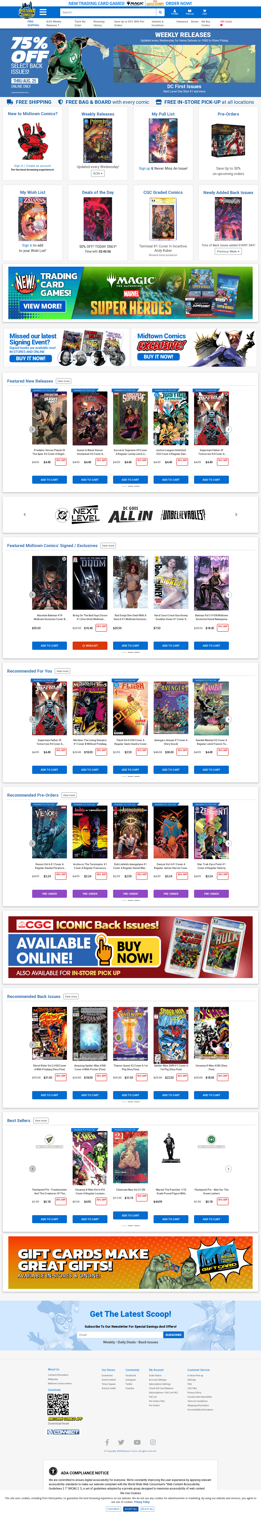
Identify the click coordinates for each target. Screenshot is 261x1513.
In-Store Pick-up (195, 1375)
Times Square (109, 1384)
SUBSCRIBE (173, 1335)
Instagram (131, 1379)
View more (64, 381)
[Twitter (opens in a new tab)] (121, 1444)
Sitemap (191, 1379)
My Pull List (163, 114)
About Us (53, 1369)
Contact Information (58, 1375)
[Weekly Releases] (98, 140)
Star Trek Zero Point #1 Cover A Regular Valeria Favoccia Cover (211, 866)
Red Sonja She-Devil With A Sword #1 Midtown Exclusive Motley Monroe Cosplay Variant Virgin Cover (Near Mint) (130, 617)
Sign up (144, 168)
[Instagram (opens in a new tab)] (153, 1444)
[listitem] (168, 79)
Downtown (107, 1375)
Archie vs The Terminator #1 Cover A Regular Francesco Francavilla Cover (90, 866)
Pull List (153, 1397)
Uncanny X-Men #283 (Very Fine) (211, 1067)
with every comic (107, 102)
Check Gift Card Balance (161, 1388)
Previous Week (227, 251)
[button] (43, 12)
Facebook (131, 1375)
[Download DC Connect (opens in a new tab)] (70, 1432)
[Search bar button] (160, 12)
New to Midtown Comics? (33, 113)
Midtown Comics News (60, 1383)
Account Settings (158, 1379)
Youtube (130, 1388)
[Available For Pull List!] (49, 419)
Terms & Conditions (197, 1401)
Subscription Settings (160, 1384)
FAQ (189, 1384)
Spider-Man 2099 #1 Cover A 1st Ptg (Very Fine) (171, 1067)
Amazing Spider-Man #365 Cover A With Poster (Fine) (90, 1067)
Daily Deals (127, 1342)
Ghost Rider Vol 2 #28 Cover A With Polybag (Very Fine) (49, 1067)
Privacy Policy (194, 1392)
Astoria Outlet (109, 1388)
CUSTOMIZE (113, 1509)
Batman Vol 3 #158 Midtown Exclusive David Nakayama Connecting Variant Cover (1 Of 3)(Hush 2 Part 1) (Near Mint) (211, 617)
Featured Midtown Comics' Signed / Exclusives (52, 545)
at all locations (209, 102)
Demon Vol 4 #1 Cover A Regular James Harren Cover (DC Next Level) (171, 866)
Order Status (155, 1375)
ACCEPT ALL (131, 1509)
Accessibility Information (200, 1409)
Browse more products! (163, 255)
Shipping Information (198, 1405)
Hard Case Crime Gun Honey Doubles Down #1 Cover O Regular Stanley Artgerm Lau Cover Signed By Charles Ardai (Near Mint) (171, 617)
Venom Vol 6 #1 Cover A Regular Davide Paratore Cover (49, 866)
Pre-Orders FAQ (157, 1401)
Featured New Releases (30, 381)
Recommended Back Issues (34, 996)
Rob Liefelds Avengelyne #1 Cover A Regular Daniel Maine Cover (130, 866)
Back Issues (148, 1342)
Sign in (27, 245)
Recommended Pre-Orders (33, 795)
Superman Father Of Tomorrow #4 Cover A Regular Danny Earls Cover (49, 742)
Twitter (129, 1384)
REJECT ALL (147, 1509)
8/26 (97, 173)
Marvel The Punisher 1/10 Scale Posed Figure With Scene (171, 1191)
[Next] (228, 429)
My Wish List (32, 192)
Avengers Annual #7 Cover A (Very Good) (170, 742)
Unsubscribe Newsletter (199, 1397)
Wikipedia (53, 1379)
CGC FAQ (192, 1388)
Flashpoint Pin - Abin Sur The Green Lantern (212, 1191)
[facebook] (107, 1444)
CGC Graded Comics (163, 192)
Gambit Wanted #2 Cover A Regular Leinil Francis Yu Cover (211, 742)
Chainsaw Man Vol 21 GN (130, 1189)
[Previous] (32, 429)
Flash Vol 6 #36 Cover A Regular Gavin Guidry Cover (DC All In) (130, 742)
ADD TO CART (49, 479)
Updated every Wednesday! (98, 167)
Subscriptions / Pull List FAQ (163, 1392)
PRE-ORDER (49, 893)
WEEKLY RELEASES (183, 35)
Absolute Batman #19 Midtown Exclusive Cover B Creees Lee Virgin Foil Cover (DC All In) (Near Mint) (49, 617)
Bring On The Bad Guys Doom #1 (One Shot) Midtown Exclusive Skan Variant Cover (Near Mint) (90, 617)
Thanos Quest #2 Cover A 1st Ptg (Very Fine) (130, 1067)
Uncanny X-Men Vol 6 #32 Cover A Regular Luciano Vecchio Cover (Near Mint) (90, 1191)
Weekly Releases (97, 114)
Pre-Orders (228, 114)
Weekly (109, 1342)
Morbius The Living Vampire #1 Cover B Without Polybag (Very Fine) (90, 742)
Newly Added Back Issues (228, 192)
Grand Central (109, 1379)
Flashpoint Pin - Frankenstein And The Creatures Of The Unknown (49, 1191)
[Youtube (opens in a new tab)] (137, 1444)
